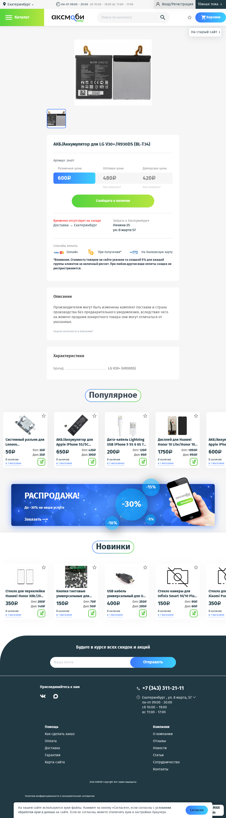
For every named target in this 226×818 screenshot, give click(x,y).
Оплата (51, 741)
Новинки (113, 547)
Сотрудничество (166, 762)
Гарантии (52, 755)
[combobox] (21, 4)
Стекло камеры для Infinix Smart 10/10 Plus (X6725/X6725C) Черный (177, 594)
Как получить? (112, 187)
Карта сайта (55, 762)
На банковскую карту (157, 252)
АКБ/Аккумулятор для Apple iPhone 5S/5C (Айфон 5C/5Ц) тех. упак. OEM (74, 442)
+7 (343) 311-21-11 (163, 688)
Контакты (160, 769)
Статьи (158, 755)
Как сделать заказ (60, 734)
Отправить (153, 662)
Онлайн (72, 252)
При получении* (109, 252)
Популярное (113, 395)
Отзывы (159, 741)
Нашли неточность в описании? (73, 331)
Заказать (36, 519)
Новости (160, 748)
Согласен (196, 810)
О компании (163, 734)
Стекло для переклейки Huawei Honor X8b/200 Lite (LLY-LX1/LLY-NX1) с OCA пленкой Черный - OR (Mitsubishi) (25, 594)
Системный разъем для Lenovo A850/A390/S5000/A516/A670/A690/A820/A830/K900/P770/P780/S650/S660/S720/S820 (25, 442)
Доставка (52, 748)
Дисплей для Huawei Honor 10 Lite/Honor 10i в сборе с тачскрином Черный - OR (177, 442)
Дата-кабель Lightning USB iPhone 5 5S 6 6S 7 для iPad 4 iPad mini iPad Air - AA (125, 442)
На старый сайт (205, 32)
